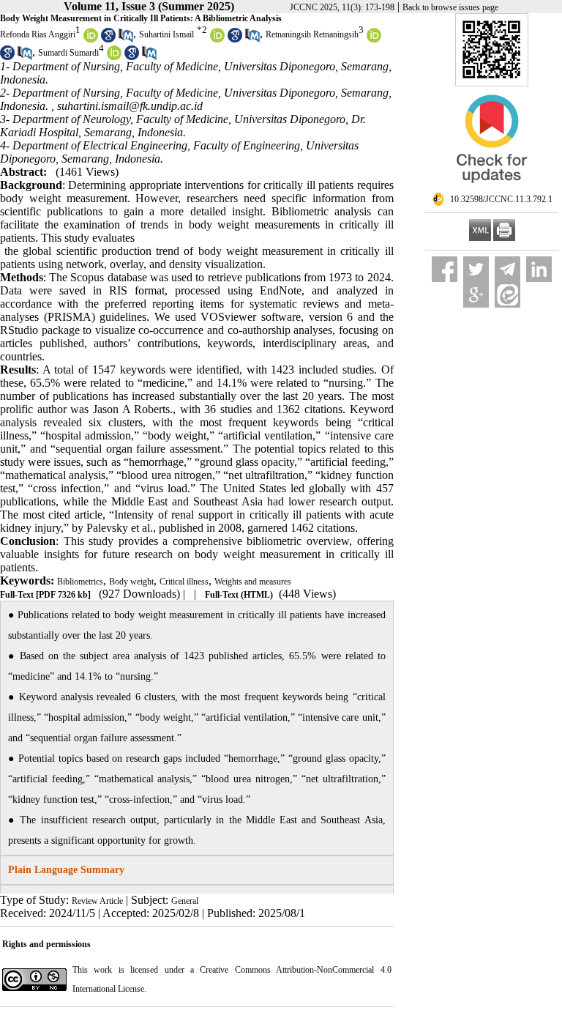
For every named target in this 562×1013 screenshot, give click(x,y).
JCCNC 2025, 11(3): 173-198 (342, 7)
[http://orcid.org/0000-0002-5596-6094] (114, 57)
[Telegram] (507, 269)
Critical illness (184, 581)
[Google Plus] (476, 295)
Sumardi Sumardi (68, 53)
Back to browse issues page (450, 7)
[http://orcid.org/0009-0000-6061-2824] (90, 39)
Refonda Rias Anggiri (37, 34)
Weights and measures (252, 581)
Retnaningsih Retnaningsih (312, 34)
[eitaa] (507, 295)
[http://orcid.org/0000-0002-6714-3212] (217, 39)
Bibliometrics (80, 581)
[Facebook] (444, 269)
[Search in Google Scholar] (108, 39)
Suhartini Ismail (166, 34)
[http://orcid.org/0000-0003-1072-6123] (374, 39)
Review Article (97, 901)
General (184, 901)
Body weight (131, 581)
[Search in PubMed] (126, 39)
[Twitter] (476, 269)
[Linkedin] (539, 269)
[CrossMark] (491, 189)
